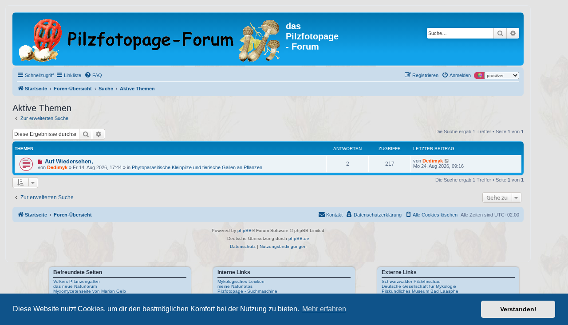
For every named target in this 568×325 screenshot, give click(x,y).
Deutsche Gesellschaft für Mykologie (419, 286)
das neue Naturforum (75, 286)
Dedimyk (57, 167)
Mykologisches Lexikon (240, 281)
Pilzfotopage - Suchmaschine (247, 291)
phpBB (244, 230)
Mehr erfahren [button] (324, 309)
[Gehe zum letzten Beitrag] (447, 160)
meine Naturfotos (234, 286)
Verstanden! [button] (518, 309)
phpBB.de (298, 238)
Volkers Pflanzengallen (76, 281)
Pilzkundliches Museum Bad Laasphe (420, 291)
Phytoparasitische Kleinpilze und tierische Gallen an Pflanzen (197, 167)
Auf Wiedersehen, (69, 161)
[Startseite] (150, 39)
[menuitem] (93, 75)
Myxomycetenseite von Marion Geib (89, 291)
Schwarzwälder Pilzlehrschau (411, 281)
